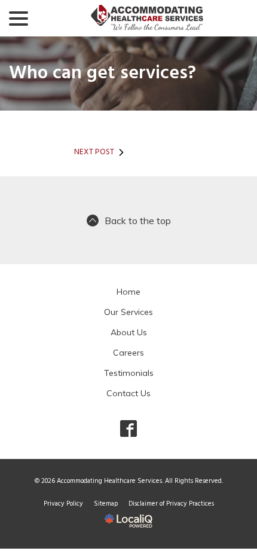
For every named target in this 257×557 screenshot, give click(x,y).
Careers (128, 352)
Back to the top (138, 221)
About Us (129, 332)
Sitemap (106, 503)
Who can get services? (102, 73)
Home (128, 291)
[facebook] (129, 428)
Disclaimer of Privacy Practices (171, 503)
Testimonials (129, 373)
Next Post (94, 152)
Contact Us (128, 393)
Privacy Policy (63, 503)
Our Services (128, 312)
